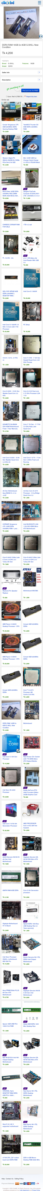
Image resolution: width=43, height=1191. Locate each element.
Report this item (31, 96)
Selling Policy (19, 1179)
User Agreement (24, 1190)
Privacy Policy (36, 1190)
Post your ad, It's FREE (30, 90)
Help (3, 1179)
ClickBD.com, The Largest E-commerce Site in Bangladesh (8, 3)
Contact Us (9, 1179)
